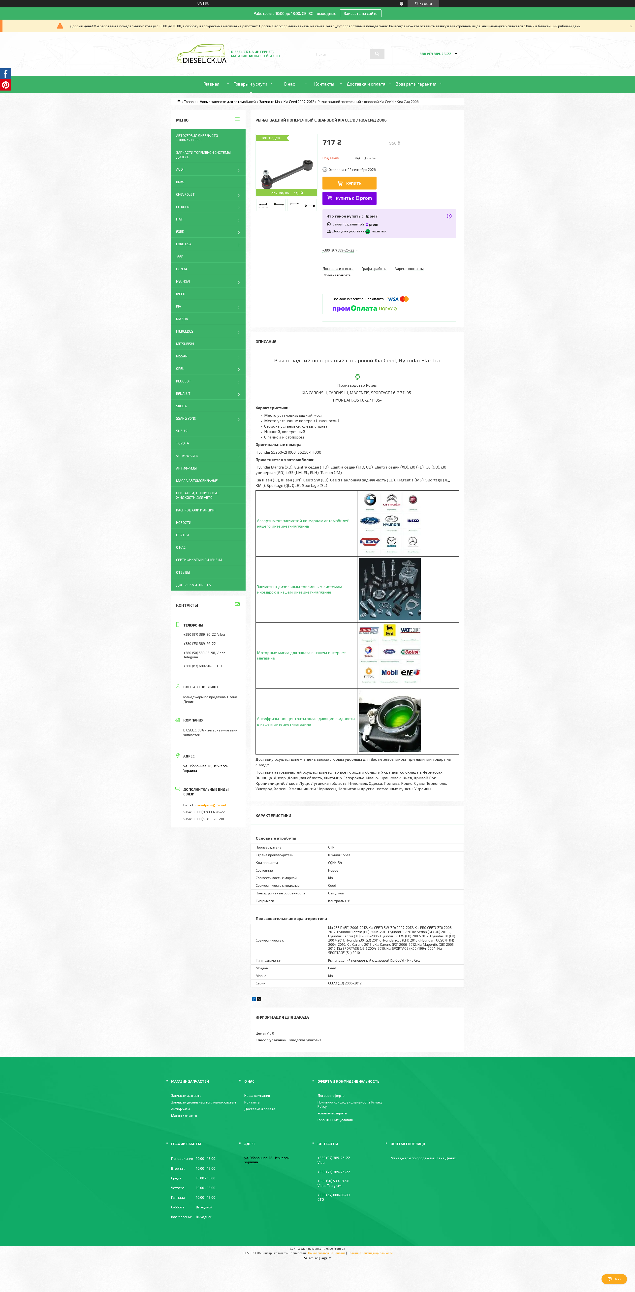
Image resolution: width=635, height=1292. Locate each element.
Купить (354, 183)
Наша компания (257, 1095)
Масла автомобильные (197, 480)
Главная (211, 84)
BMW (180, 182)
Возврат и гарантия (415, 84)
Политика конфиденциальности (370, 1253)
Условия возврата (332, 1113)
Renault (183, 393)
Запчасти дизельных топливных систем (203, 1102)
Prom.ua (339, 1248)
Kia (178, 306)
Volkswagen (187, 456)
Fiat (179, 219)
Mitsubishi (185, 344)
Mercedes (184, 331)
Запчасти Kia (269, 101)
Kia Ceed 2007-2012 (299, 101)
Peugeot (183, 381)
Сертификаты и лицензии (199, 560)
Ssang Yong (186, 418)
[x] (259, 1000)
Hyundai (183, 281)
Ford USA (183, 244)
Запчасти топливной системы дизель (203, 154)
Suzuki (182, 431)
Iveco (180, 294)
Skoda (181, 406)
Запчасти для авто (186, 1095)
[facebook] (254, 1000)
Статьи (182, 535)
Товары (190, 101)
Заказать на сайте (361, 13)
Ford (180, 231)
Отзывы (183, 572)
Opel (180, 368)
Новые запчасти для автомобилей (228, 101)
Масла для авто (184, 1115)
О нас (289, 84)
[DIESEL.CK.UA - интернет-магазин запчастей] (201, 62)
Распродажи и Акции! (196, 510)
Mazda (182, 319)
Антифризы (186, 468)
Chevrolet (185, 194)
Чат (618, 1279)
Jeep (179, 256)
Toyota (182, 443)
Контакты (324, 84)
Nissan (182, 356)
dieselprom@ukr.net (210, 805)
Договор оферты (331, 1095)
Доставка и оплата (366, 84)
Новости (183, 522)
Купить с (345, 198)
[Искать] (377, 54)
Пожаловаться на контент (326, 1253)
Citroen (183, 207)
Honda (181, 269)
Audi (180, 169)
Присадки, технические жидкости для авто (197, 495)
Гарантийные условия (335, 1120)
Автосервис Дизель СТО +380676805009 (197, 137)
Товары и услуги (250, 84)
